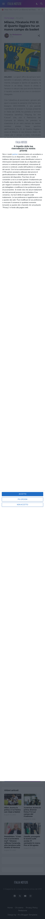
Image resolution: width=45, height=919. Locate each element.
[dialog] (22, 459)
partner (15, 154)
